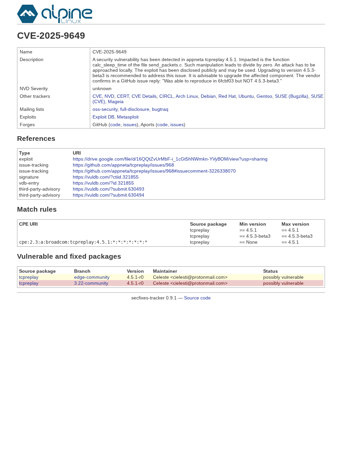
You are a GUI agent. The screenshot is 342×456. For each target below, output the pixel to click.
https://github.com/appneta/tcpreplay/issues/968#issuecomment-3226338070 (154, 171)
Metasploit (128, 117)
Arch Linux (187, 96)
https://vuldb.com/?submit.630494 (108, 195)
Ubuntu (246, 96)
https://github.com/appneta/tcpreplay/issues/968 (123, 165)
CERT (123, 96)
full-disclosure (134, 109)
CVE (97, 96)
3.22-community (91, 283)
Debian (208, 96)
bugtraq (160, 109)
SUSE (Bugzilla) (291, 96)
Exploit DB (103, 117)
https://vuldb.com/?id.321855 (103, 183)
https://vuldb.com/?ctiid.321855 (106, 177)
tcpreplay (28, 277)
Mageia (116, 101)
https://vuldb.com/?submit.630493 (108, 189)
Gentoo (264, 96)
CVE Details (144, 96)
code (115, 124)
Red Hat (227, 96)
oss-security (105, 109)
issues (130, 124)
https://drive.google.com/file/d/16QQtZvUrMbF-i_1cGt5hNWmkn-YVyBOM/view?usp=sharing (170, 159)
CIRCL (166, 96)
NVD (109, 96)
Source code (197, 297)
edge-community (92, 277)
